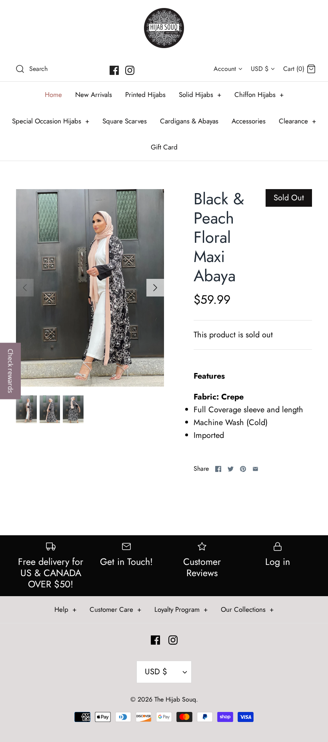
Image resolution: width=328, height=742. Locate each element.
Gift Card (164, 147)
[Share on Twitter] (231, 469)
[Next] (155, 287)
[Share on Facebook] (218, 469)
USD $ (259, 68)
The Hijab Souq (175, 699)
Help (65, 609)
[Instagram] (129, 70)
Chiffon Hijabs (259, 94)
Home (53, 94)
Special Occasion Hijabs (50, 121)
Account (225, 68)
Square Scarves (124, 121)
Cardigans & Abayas (189, 121)
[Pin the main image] (243, 469)
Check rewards (10, 371)
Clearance (297, 121)
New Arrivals (93, 94)
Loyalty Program (181, 609)
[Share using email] (255, 469)
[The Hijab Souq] (164, 28)
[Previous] (25, 287)
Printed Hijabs (145, 94)
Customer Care (115, 609)
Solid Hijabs (200, 94)
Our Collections (247, 609)
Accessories (249, 121)
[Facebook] (114, 70)
